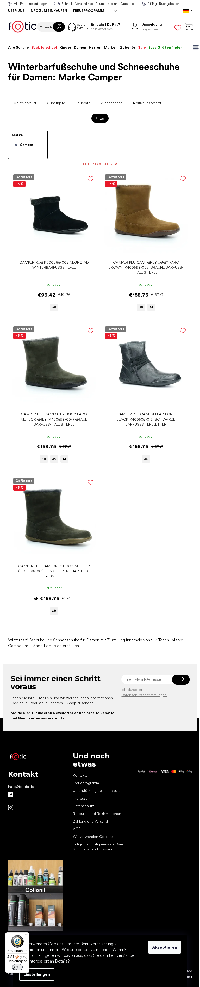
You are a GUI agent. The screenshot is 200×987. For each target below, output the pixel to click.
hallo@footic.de (21, 786)
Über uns (16, 11)
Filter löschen (98, 164)
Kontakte (80, 775)
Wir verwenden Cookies (93, 837)
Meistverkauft (24, 103)
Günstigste (56, 103)
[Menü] (26, 935)
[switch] (17, 967)
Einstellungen (36, 974)
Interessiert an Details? (49, 961)
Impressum (82, 798)
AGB (76, 829)
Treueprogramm (88, 11)
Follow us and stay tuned (10, 794)
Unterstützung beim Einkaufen (98, 790)
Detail (51, 249)
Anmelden (181, 679)
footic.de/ (10, 807)
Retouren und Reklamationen (97, 814)
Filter (100, 118)
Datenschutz (83, 806)
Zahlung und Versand (90, 821)
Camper (26, 145)
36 (146, 459)
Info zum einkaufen (48, 11)
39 (54, 459)
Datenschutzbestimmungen (144, 695)
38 (54, 307)
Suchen (59, 27)
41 (151, 307)
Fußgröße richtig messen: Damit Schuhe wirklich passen (99, 846)
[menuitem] (18, 47)
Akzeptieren (164, 947)
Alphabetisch (112, 103)
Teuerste (83, 103)
